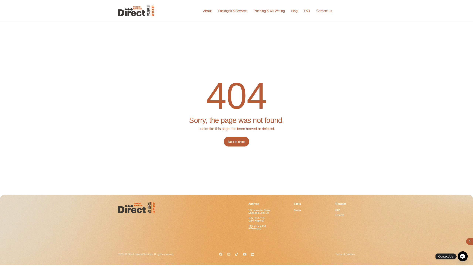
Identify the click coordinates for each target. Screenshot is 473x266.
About (207, 11)
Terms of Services (345, 254)
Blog (294, 11)
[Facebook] (220, 254)
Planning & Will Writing (269, 11)
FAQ (307, 11)
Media (297, 210)
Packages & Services (232, 11)
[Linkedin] (252, 254)
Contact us (324, 11)
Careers (339, 215)
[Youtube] (244, 254)
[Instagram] (228, 254)
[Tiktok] (236, 254)
